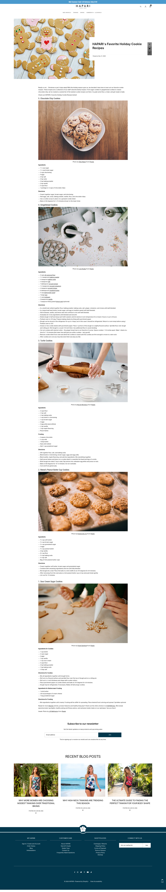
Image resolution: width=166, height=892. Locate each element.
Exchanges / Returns (100, 844)
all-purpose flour (50, 275)
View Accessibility (96, 881)
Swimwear (89, 12)
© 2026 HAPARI (69, 881)
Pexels (92, 162)
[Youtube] (88, 745)
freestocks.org (82, 534)
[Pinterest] (84, 745)
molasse (47, 297)
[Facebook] (74, 745)
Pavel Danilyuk (82, 646)
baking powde (54, 277)
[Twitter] (81, 745)
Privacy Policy (100, 853)
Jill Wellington (53, 711)
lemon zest (59, 301)
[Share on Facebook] (149, 44)
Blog (31, 848)
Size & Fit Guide (66, 846)
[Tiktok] (91, 745)
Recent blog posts (83, 757)
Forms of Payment (100, 848)
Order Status (31, 846)
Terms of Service (100, 850)
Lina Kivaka (82, 269)
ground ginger (53, 284)
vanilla (50, 299)
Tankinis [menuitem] (75, 12)
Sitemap (100, 855)
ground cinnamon (55, 286)
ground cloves (52, 288)
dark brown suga (49, 293)
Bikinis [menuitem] (82, 12)
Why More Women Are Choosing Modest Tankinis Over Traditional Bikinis (36, 803)
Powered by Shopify (81, 881)
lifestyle (51, 706)
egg (46, 295)
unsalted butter (54, 290)
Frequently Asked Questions (66, 853)
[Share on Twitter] (149, 49)
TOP (162, 882)
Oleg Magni (82, 162)
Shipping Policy (100, 846)
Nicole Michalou (82, 405)
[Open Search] (140, 6)
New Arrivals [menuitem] (67, 12)
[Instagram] (77, 745)
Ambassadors (31, 850)
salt (49, 282)
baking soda (52, 279)
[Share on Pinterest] (149, 53)
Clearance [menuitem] (98, 12)
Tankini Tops (66, 848)
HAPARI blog (111, 706)
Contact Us (65, 850)
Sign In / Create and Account (31, 844)
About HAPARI (65, 844)
